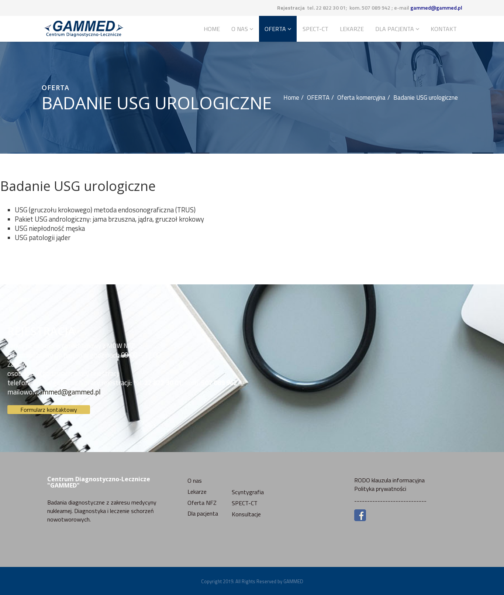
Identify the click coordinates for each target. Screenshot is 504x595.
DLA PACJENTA (394, 28)
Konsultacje (246, 514)
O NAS (239, 28)
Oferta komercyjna (361, 97)
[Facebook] (405, 515)
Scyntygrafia (248, 492)
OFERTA (275, 28)
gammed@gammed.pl (436, 7)
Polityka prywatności (380, 488)
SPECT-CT (315, 28)
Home (212, 28)
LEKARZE (352, 28)
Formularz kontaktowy (48, 409)
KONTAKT (444, 28)
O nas (194, 480)
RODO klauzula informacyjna (389, 480)
